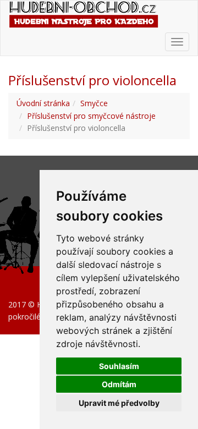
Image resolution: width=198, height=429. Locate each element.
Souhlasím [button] (119, 366)
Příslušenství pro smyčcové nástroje (91, 116)
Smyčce (94, 103)
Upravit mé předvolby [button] (119, 403)
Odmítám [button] (119, 384)
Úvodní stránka (43, 103)
